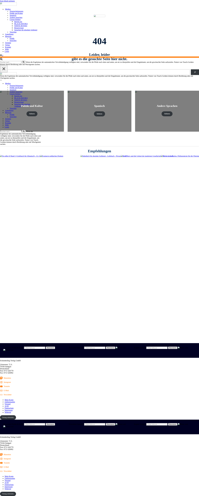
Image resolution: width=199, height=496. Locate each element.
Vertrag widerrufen (8, 417)
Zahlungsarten (10, 402)
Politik (12, 38)
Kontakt (8, 47)
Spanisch (13, 15)
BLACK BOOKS (21, 24)
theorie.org (18, 22)
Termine (8, 43)
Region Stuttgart (140, 348)
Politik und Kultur (16, 13)
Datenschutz (9, 408)
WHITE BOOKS (20, 26)
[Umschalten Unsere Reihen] (40, 94)
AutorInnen (9, 34)
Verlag (7, 45)
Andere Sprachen (16, 17)
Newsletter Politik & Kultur (13, 348)
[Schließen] (4, 69)
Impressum (9, 410)
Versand (7, 404)
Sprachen (13, 41)
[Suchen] (1, 60)
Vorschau (13, 32)
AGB (7, 406)
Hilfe (7, 49)
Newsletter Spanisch (76, 348)
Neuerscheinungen (16, 11)
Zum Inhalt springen (7, 1)
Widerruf (8, 412)
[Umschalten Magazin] (40, 113)
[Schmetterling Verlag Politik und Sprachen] (99, 4)
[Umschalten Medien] (40, 84)
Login (7, 51)
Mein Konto (9, 400)
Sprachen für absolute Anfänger (25, 30)
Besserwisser (19, 28)
